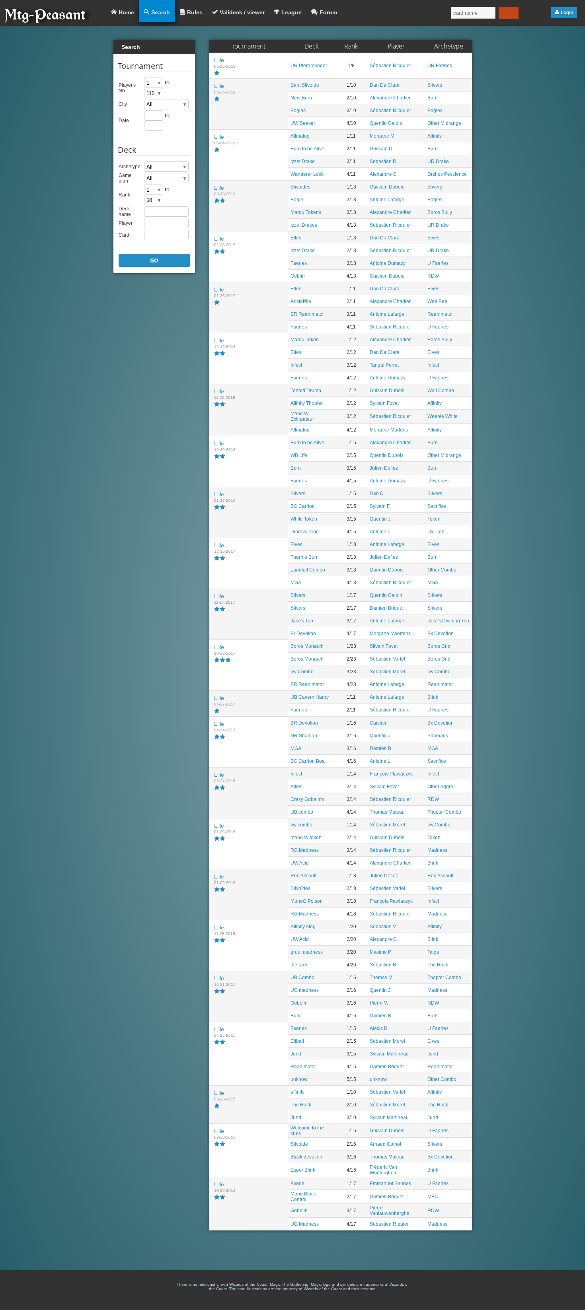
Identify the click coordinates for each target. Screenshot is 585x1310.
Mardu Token (305, 339)
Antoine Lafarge (387, 199)
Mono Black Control (303, 1196)
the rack (299, 965)
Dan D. (377, 493)
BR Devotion (304, 723)
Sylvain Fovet (384, 403)
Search (160, 12)
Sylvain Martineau (389, 1054)
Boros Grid (438, 646)
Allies (296, 786)
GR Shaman (304, 736)
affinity (297, 1092)
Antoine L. (381, 531)
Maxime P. (381, 952)
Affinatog (300, 136)
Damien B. (381, 748)
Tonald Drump (306, 390)
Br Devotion (303, 633)
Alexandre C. (384, 939)
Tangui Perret (384, 365)
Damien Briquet (387, 608)
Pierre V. (379, 1003)
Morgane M (382, 136)
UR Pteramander (309, 65)
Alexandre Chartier (390, 98)
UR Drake (438, 161)
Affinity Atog (303, 926)
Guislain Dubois (387, 187)
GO (154, 260)
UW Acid (300, 863)
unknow (299, 1079)
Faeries (299, 263)
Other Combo (441, 570)
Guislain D (381, 149)
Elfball (297, 1041)
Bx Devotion (440, 633)
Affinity (434, 136)
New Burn (301, 98)
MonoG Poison (307, 901)
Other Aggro (440, 786)
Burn (432, 98)
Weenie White (442, 416)
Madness (437, 850)
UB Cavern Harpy (310, 697)
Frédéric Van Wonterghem (384, 1170)
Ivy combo (301, 825)
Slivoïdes (300, 888)
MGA (296, 582)
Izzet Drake (303, 161)
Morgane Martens (389, 430)
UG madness (305, 990)
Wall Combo (440, 390)
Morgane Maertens (390, 633)
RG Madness (305, 850)
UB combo (302, 812)
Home (126, 12)
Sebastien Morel (387, 671)
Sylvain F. (380, 506)
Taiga (433, 952)
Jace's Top (302, 621)
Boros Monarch (307, 646)
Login (567, 13)
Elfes (296, 238)
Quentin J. (381, 519)
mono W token (306, 837)
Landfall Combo (308, 570)
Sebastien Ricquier (390, 250)
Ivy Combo (302, 671)
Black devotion (306, 1157)
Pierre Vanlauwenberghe (390, 1210)
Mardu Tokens (306, 212)
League (291, 12)
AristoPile (301, 301)
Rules (195, 12)
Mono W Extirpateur (302, 416)
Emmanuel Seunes (390, 1183)
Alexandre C (383, 174)
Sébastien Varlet (387, 659)
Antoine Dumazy (388, 263)
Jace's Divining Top (448, 621)
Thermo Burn (305, 557)
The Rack (437, 965)
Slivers (434, 85)
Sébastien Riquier (389, 1224)
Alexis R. (379, 1028)
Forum (328, 12)
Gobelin (299, 1003)
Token (434, 519)
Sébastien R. (384, 965)
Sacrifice (436, 506)
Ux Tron (436, 531)
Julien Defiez (384, 468)
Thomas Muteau (387, 812)
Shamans (437, 736)
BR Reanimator (307, 314)
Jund (296, 1054)
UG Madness (305, 1224)
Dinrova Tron (305, 531)
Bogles (298, 110)
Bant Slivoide (305, 85)
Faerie (297, 1183)
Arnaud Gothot (385, 1144)
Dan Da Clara (385, 85)
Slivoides (300, 187)
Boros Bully (439, 212)
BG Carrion (303, 506)
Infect (296, 365)
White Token (304, 519)
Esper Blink (303, 1170)
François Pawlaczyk (391, 901)
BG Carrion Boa (308, 761)
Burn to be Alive (307, 149)
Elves (433, 238)
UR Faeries (439, 65)
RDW (433, 276)
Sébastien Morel (387, 825)
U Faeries (437, 263)
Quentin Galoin (386, 595)
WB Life (299, 455)
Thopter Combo (444, 812)
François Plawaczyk (391, 774)
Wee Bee (437, 301)
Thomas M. (382, 977)
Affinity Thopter (307, 403)
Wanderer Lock (307, 174)
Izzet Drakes (304, 225)
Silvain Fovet (384, 646)
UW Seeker (303, 123)
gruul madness (307, 952)
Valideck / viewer (242, 12)
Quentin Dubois (387, 455)
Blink (432, 697)
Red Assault (303, 876)
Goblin (298, 276)
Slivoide (299, 1144)
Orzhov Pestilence (447, 174)
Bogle (297, 199)
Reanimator (440, 314)
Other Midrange (444, 123)
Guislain (379, 723)
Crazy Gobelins (307, 799)
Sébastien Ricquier (390, 65)
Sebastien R (383, 161)
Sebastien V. (383, 926)
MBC (432, 1196)
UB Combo (302, 977)
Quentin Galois (386, 123)
